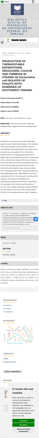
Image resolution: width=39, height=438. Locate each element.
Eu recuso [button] (23, 425)
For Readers (7, 305)
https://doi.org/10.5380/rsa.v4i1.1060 (18, 118)
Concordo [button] (23, 421)
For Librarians (8, 312)
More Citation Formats (12, 228)
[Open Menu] (2, 42)
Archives (12, 53)
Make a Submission (12, 371)
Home (4, 53)
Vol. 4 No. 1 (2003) (23, 53)
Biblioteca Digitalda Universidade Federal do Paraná (17, 26)
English (6, 359)
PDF (5, 200)
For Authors (7, 308)
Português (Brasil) (9, 362)
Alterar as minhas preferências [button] (23, 430)
